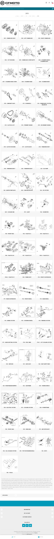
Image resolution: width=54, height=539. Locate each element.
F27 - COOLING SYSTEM (27, 407)
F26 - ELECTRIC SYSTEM (9, 407)
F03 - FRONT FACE (9, 233)
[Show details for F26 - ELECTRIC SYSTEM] (10, 398)
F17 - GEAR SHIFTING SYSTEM (10, 342)
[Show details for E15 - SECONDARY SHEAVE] (44, 116)
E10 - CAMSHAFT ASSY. (9, 103)
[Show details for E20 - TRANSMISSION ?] (27, 160)
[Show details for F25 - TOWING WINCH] (44, 377)
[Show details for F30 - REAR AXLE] (27, 420)
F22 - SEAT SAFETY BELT (44, 364)
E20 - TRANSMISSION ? (27, 168)
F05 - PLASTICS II (44, 233)
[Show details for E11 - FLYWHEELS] (27, 94)
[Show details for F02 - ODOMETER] (44, 203)
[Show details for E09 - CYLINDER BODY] (44, 73)
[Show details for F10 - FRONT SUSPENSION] (44, 268)
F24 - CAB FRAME (27, 385)
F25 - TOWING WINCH (44, 385)
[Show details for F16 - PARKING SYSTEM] (44, 312)
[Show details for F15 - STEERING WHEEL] (27, 312)
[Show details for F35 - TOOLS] (10, 464)
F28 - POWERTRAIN (44, 407)
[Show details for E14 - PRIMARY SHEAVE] (27, 116)
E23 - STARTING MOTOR (27, 190)
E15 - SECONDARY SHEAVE (44, 125)
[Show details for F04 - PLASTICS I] (27, 225)
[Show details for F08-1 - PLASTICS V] (44, 246)
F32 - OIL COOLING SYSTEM (9, 451)
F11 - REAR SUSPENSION (10, 299)
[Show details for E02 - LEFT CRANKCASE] (27, 29)
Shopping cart (52, 2)
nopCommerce (29, 534)
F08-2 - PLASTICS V (9, 277)
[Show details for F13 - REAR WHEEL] (44, 290)
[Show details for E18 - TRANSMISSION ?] (44, 138)
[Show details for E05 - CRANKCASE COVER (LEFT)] (27, 51)
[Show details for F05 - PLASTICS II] (44, 225)
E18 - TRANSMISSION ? (44, 146)
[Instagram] (30, 525)
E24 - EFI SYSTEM (44, 190)
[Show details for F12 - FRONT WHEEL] (27, 290)
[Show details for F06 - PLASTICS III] (10, 246)
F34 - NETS (44, 451)
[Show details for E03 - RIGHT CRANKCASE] (44, 29)
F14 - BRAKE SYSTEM (10, 320)
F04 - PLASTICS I (27, 233)
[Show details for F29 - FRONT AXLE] (10, 420)
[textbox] (25, 8)
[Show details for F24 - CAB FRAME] (27, 377)
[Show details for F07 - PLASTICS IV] (27, 246)
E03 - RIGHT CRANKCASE (44, 38)
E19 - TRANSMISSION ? (9, 168)
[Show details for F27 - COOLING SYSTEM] (27, 398)
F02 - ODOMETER (44, 212)
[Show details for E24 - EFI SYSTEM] (44, 181)
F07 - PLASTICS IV (27, 255)
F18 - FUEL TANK (27, 342)
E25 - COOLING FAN (9, 212)
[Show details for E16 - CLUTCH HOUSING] (10, 138)
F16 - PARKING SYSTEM (44, 320)
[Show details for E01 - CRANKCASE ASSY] (10, 29)
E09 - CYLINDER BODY (44, 81)
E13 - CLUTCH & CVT (10, 125)
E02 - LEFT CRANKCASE (27, 38)
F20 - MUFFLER (9, 364)
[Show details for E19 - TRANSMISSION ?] (10, 160)
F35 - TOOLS (10, 472)
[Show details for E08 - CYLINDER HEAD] (27, 73)
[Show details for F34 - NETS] (44, 442)
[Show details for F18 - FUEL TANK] (27, 333)
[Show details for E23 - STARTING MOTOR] (27, 181)
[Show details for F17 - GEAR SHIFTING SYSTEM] (10, 333)
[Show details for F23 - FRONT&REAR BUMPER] (10, 377)
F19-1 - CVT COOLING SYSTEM (44, 342)
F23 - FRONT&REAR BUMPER (9, 385)
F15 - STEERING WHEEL (27, 320)
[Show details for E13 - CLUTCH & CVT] (10, 116)
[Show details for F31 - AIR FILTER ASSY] (44, 420)
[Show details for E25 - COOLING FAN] (10, 203)
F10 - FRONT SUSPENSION (44, 277)
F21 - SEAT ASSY (27, 364)
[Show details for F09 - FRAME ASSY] (27, 268)
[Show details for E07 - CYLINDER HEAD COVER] (10, 73)
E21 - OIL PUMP (44, 168)
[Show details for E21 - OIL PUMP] (44, 160)
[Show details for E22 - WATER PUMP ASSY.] (10, 181)
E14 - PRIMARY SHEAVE (26, 125)
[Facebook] (27, 525)
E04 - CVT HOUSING (10, 60)
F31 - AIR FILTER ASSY (44, 429)
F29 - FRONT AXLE (9, 429)
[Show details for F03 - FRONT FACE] (10, 225)
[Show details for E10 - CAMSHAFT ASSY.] (10, 94)
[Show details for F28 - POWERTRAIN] (44, 398)
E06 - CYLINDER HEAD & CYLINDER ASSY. (44, 60)
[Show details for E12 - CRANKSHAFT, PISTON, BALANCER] (44, 94)
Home (17, 16)
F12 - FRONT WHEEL (27, 299)
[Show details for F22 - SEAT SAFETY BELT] (44, 355)
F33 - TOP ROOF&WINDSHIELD (27, 451)
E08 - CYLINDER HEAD (27, 81)
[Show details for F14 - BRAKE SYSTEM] (10, 312)
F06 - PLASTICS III (9, 255)
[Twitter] (23, 525)
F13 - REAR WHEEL (44, 299)
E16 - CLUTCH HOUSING (9, 146)
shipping (35, 532)
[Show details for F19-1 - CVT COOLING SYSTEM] (44, 333)
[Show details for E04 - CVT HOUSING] (10, 51)
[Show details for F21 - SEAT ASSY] (27, 355)
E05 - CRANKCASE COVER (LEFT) (27, 60)
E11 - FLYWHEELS (27, 103)
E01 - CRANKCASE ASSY (9, 38)
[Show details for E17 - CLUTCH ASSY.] (27, 138)
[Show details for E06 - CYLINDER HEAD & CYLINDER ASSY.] (44, 51)
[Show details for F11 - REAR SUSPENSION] (10, 290)
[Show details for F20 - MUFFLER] (10, 355)
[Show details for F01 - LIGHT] (27, 203)
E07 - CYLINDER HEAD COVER (10, 81)
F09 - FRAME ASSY (27, 277)
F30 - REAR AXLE (27, 429)
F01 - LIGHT (27, 212)
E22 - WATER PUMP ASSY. (10, 190)
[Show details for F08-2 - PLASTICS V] (10, 268)
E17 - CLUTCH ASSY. (27, 146)
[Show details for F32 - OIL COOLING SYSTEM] (10, 442)
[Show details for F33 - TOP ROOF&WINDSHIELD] (27, 442)
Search (52, 8)
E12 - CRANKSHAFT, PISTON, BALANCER (44, 104)
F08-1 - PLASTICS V (44, 255)
